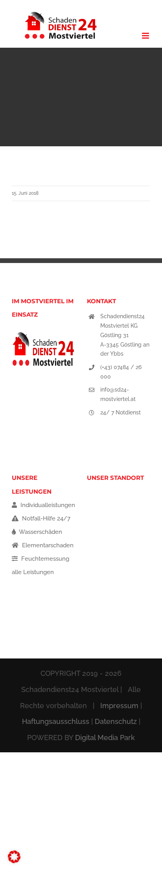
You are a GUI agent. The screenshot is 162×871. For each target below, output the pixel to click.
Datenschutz (116, 721)
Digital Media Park (105, 737)
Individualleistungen (47, 505)
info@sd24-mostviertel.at (118, 394)
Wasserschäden (40, 531)
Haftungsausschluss (55, 721)
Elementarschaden (47, 545)
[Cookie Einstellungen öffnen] (14, 861)
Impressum (119, 705)
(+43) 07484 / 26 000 (121, 372)
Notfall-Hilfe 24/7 (45, 518)
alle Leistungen (33, 572)
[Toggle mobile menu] (146, 36)
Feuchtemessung (44, 558)
